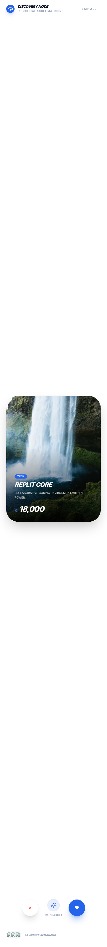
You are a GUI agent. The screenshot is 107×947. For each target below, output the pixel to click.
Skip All (89, 8)
